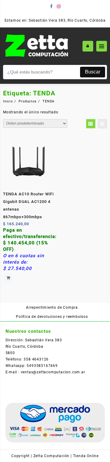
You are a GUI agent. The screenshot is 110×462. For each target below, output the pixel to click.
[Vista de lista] (102, 123)
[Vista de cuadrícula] (90, 123)
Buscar (92, 71)
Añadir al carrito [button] (8, 278)
